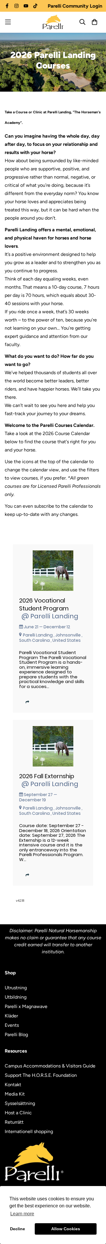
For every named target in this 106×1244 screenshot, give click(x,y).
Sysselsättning (20, 1103)
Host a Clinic (18, 1112)
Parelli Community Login (75, 6)
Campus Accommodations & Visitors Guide (50, 1066)
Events (12, 1025)
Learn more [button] (22, 1213)
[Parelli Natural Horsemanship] (53, 22)
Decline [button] (17, 1228)
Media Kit (15, 1094)
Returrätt (14, 1122)
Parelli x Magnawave (26, 1006)
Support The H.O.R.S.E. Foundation (41, 1075)
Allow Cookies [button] (65, 1228)
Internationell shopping (29, 1131)
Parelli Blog (16, 1034)
